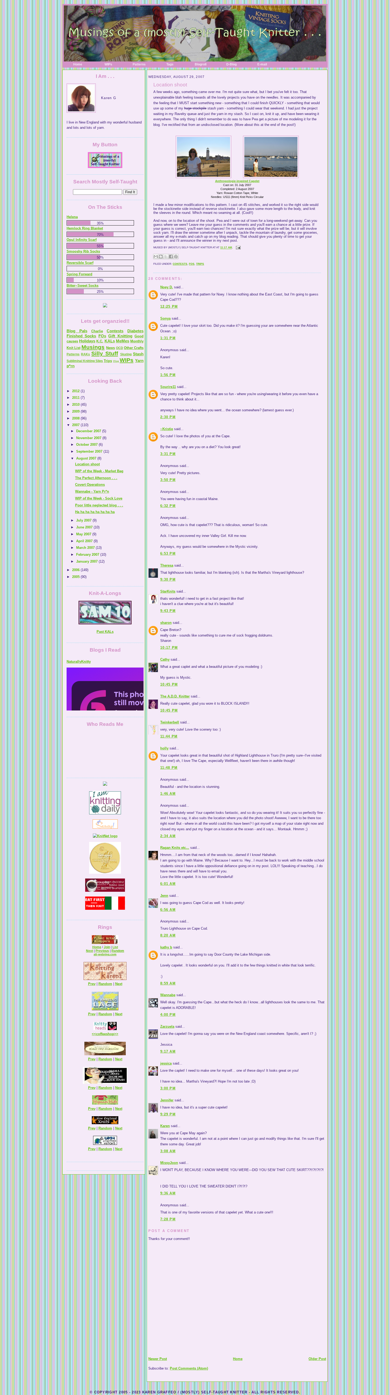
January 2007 (87, 561)
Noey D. (166, 287)
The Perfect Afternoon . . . (96, 478)
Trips (200, 263)
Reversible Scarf (80, 263)
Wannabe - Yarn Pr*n (92, 491)
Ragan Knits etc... (174, 848)
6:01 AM (168, 884)
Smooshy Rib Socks (83, 251)
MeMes (122, 341)
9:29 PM (168, 1114)
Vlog (116, 361)
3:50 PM (168, 480)
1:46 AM (168, 794)
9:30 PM (168, 579)
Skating (126, 354)
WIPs (108, 64)
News (110, 348)
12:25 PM (169, 306)
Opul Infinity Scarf (82, 240)
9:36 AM (168, 1193)
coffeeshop (105, 1034)
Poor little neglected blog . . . (99, 505)
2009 (76, 411)
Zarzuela (167, 1026)
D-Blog (231, 64)
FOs (191, 263)
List (115, 947)
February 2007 (88, 555)
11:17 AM (226, 247)
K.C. (99, 341)
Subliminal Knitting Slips (85, 361)
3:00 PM (168, 1088)
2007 (76, 425)
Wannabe (167, 995)
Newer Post (157, 1359)
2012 (76, 391)
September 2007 (89, 451)
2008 (76, 418)
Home (77, 64)
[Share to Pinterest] (176, 256)
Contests (180, 263)
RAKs (85, 354)
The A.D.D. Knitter (175, 696)
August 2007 (86, 458)
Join (107, 947)
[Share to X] (165, 256)
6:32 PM (168, 506)
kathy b (166, 947)
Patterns (139, 64)
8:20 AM (168, 935)
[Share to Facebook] (171, 256)
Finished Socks (81, 336)
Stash (138, 354)
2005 (76, 577)
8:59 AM (168, 983)
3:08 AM (168, 1151)
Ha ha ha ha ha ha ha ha (95, 512)
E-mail (262, 64)
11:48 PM (168, 768)
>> (116, 1034)
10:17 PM (169, 648)
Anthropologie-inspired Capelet (237, 181)
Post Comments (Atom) (189, 1368)
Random (117, 951)
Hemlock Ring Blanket (85, 228)
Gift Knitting (120, 336)
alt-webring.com (105, 954)
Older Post (317, 1359)
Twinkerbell (169, 722)
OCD (119, 348)
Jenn (164, 896)
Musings (93, 347)
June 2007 (85, 527)
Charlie (97, 331)
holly (164, 748)
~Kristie (166, 429)
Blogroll (200, 64)
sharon (166, 623)
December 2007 (89, 431)
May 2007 (84, 534)
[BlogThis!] (160, 256)
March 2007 (86, 548)
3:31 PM (168, 454)
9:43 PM (168, 611)
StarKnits (167, 591)
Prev (92, 984)
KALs (110, 341)
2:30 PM (168, 417)
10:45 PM (169, 684)
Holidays (87, 341)
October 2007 (87, 445)
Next (89, 951)
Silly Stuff (104, 353)
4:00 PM (168, 1015)
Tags (170, 64)
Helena (72, 217)
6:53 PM (168, 553)
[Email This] (155, 256)
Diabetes (135, 331)
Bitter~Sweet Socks (82, 286)
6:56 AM (168, 910)
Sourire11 (168, 387)
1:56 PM (168, 375)
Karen (165, 1126)
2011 (76, 398)
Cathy (165, 659)
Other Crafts (134, 348)
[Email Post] (237, 247)
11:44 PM (168, 736)
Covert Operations (90, 485)
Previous (102, 951)
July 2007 (84, 520)
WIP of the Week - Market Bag (99, 471)
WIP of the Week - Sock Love (98, 498)
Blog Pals (77, 331)
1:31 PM (168, 338)
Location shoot (170, 84)
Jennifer (167, 1100)
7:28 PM (168, 1219)
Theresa (166, 565)
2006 (76, 570)
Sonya (165, 318)
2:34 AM (168, 836)
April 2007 (85, 541)
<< (94, 1034)
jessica (166, 1063)
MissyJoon (169, 1163)
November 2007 (89, 438)
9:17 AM (168, 1051)
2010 (76, 405)
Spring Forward (79, 274)
